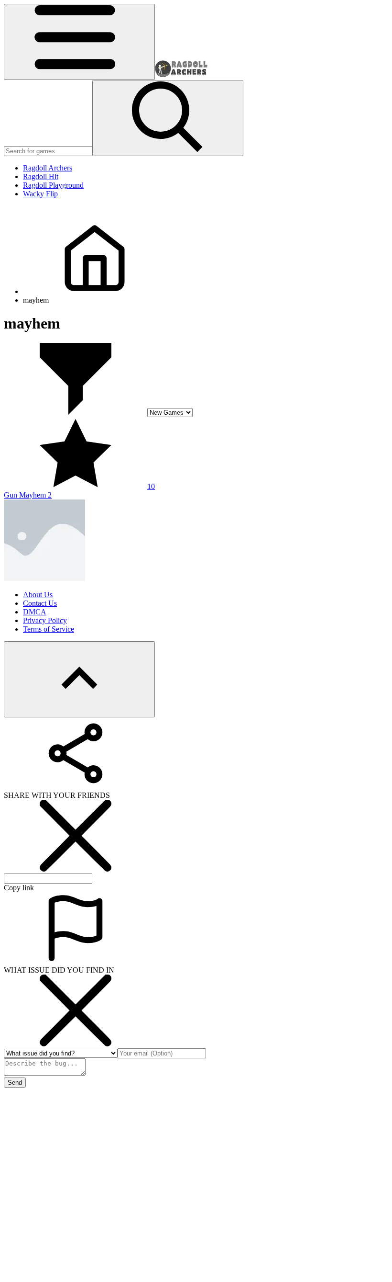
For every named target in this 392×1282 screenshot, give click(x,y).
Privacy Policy (45, 620)
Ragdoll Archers (47, 168)
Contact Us (40, 603)
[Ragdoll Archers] (181, 74)
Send (15, 1082)
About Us (38, 594)
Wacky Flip (40, 194)
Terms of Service (48, 629)
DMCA (34, 612)
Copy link (19, 888)
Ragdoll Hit (40, 176)
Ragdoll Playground (53, 185)
